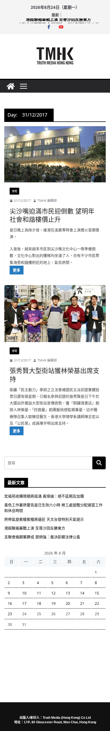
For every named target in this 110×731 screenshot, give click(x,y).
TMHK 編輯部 (47, 200)
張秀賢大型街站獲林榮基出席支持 (54, 374)
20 (68, 603)
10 (24, 593)
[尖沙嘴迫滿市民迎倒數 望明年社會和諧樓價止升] (55, 154)
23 (10, 613)
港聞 (14, 191)
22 (97, 603)
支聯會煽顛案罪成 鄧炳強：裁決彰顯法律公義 (42, 536)
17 (24, 603)
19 (53, 603)
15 (97, 593)
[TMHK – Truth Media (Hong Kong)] (10, 86)
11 (39, 593)
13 (68, 593)
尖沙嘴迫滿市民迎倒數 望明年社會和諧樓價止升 (52, 215)
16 (10, 603)
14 (82, 593)
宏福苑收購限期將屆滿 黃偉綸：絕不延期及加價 (44, 496)
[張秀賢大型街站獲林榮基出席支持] (55, 313)
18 (39, 603)
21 (82, 603)
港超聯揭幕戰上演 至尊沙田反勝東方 (58, 21)
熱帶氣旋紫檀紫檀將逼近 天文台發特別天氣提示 (44, 519)
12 (53, 593)
